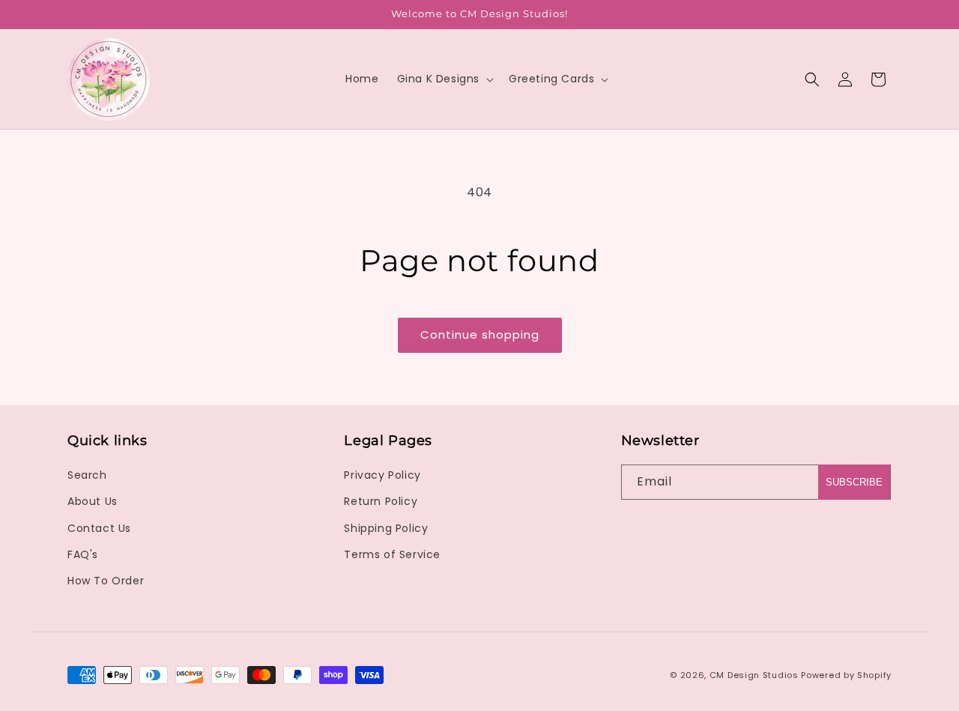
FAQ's (82, 554)
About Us (92, 501)
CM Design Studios (754, 675)
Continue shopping (479, 334)
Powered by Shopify (846, 675)
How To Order (105, 580)
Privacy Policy (382, 475)
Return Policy (380, 501)
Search (87, 475)
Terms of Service (392, 554)
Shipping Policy (386, 528)
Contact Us (99, 528)
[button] (444, 78)
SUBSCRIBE (854, 482)
